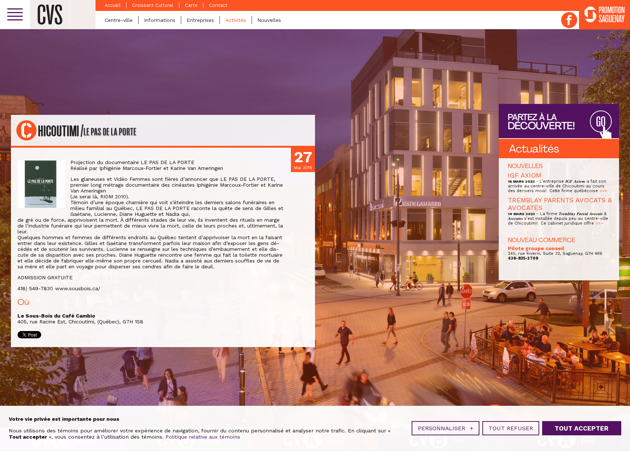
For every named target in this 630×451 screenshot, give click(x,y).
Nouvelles (269, 20)
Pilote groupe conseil (536, 248)
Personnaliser (445, 428)
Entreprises (200, 20)
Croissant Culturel (153, 5)
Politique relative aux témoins (203, 437)
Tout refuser (511, 428)
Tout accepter (581, 428)
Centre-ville (119, 20)
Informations (159, 20)
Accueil (113, 5)
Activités (235, 20)
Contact (218, 5)
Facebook (569, 20)
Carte (191, 5)
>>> (603, 190)
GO (601, 122)
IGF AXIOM (524, 175)
